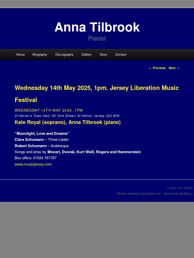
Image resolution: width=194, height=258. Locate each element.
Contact (121, 54)
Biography (40, 54)
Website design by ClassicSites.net (139, 193)
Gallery (86, 54)
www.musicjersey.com (33, 164)
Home (20, 54)
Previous (157, 68)
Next (174, 68)
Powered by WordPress (178, 193)
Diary (103, 54)
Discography (64, 54)
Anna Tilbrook (97, 26)
